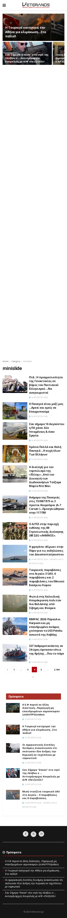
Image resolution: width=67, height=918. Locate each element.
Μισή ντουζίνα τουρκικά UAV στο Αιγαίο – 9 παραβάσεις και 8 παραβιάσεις (41, 795)
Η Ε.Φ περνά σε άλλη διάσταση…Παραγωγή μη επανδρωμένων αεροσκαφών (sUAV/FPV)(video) (41, 709)
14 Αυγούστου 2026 (39, 540)
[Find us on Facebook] (25, 834)
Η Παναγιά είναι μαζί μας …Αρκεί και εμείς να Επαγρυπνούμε (46, 407)
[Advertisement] (33, 212)
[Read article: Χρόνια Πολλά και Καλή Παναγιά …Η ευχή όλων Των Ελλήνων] (15, 454)
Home (6, 361)
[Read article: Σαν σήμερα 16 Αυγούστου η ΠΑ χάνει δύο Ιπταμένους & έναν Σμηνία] (15, 431)
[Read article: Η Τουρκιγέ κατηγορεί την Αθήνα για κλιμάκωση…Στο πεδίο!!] (13, 729)
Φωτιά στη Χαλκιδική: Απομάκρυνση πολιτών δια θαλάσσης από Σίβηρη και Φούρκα (45, 602)
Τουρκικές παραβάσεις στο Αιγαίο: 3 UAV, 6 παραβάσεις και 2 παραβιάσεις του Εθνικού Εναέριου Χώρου (46, 577)
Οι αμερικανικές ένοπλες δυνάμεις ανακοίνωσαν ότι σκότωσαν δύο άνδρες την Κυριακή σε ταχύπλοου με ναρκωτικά (39, 751)
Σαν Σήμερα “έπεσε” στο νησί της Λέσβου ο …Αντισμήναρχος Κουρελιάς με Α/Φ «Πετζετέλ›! (26, 58)
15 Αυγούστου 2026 (39, 459)
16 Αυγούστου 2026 (39, 397)
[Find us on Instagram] (41, 834)
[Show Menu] (4, 5)
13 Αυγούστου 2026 (39, 590)
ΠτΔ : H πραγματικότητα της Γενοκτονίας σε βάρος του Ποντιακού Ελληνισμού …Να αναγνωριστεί (46, 385)
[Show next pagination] (33, 677)
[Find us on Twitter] (33, 834)
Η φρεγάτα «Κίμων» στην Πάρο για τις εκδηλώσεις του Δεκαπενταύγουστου (46, 550)
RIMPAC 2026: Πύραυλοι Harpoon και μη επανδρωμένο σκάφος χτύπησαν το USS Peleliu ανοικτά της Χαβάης (45, 626)
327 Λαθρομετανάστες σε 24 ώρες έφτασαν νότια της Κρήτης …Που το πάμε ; (46, 651)
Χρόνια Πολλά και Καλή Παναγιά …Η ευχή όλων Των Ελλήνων (45, 450)
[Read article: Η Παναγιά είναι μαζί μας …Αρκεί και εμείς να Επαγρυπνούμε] (15, 411)
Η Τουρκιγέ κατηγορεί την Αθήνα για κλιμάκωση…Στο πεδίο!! (25, 31)
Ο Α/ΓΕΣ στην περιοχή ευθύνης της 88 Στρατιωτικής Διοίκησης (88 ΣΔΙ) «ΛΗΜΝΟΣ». (46, 529)
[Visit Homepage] (36, 5)
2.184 (56, 669)
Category (15, 361)
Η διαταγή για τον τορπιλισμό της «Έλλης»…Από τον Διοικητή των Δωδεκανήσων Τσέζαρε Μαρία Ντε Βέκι (45, 476)
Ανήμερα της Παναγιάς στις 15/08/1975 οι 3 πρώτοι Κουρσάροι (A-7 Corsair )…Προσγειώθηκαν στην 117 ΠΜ (46, 505)
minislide (27, 361)
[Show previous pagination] (7, 669)
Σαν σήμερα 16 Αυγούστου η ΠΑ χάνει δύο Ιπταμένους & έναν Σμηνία (46, 429)
